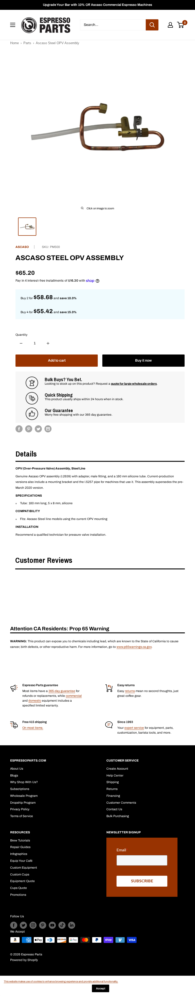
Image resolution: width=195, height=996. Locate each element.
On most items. (32, 728)
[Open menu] (12, 25)
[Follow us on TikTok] (62, 925)
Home (14, 43)
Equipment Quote (22, 881)
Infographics (18, 854)
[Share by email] (48, 428)
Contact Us (114, 809)
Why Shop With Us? (24, 782)
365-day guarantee (61, 691)
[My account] (170, 25)
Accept (100, 988)
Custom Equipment (23, 867)
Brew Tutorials (20, 840)
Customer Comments (121, 802)
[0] (180, 25)
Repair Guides (20, 847)
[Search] (152, 24)
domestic (34, 700)
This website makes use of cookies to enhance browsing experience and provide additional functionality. (61, 981)
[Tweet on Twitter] (38, 428)
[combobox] (113, 24)
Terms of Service (21, 816)
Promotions (18, 895)
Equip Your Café (21, 861)
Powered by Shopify (24, 960)
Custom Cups (19, 874)
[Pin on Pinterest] (28, 428)
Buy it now (143, 360)
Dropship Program (23, 802)
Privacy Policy (19, 809)
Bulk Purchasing (117, 816)
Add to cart (57, 360)
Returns (112, 789)
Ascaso (22, 247)
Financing (113, 796)
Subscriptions (19, 789)
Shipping (112, 782)
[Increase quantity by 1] (48, 343)
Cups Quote (18, 888)
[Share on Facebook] (19, 428)
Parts (27, 43)
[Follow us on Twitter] (23, 925)
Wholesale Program (24, 796)
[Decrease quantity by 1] (21, 343)
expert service (134, 728)
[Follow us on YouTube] (52, 925)
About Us (16, 768)
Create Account (117, 768)
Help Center (114, 775)
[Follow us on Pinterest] (42, 925)
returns (130, 691)
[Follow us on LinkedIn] (71, 925)
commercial (74, 696)
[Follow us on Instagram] (33, 925)
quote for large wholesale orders (134, 383)
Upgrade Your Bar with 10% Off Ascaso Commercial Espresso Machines (97, 5)
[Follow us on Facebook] (13, 925)
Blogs (14, 775)
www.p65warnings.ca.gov (134, 647)
